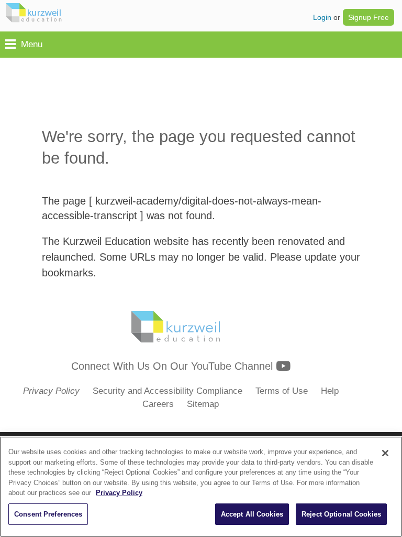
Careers (158, 404)
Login (322, 17)
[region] (201, 486)
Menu (31, 44)
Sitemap (203, 404)
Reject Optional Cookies (341, 514)
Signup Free (368, 17)
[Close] (385, 453)
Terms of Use (281, 391)
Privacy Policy (119, 493)
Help (330, 391)
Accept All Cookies (252, 514)
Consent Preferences (48, 514)
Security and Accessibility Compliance (167, 391)
